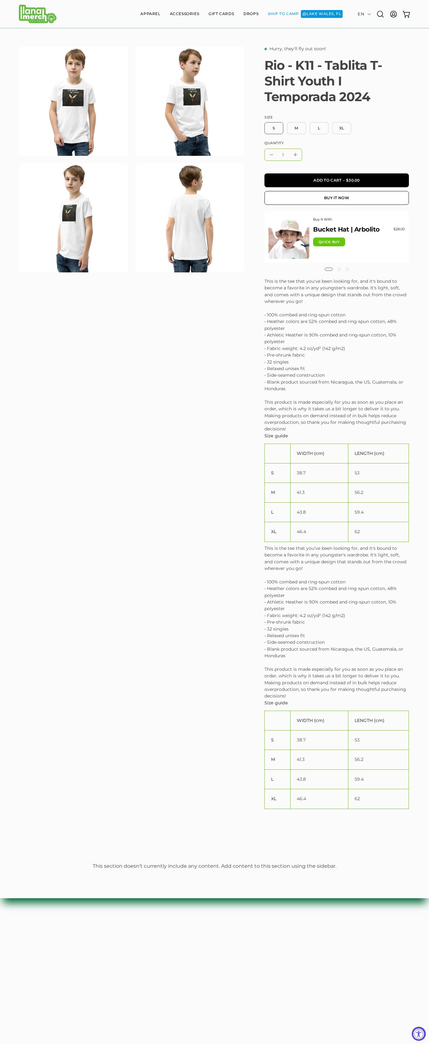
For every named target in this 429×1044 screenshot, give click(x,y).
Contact (310, 938)
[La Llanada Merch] (38, 14)
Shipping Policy (319, 948)
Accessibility (315, 987)
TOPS (146, 938)
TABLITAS (232, 938)
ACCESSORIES (157, 967)
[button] (150, 14)
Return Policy (317, 958)
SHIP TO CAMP (239, 977)
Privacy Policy (317, 967)
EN (361, 13)
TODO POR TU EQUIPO (249, 967)
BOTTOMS (152, 948)
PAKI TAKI (233, 948)
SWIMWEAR (155, 958)
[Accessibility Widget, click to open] (419, 1034)
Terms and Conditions (327, 977)
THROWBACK (237, 958)
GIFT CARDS (155, 977)
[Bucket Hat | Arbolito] (289, 237)
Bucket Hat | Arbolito (346, 229)
